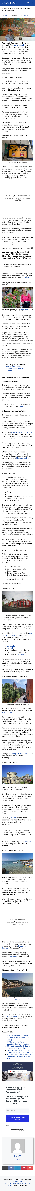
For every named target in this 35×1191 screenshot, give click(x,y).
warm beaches (19, 45)
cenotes (20, 654)
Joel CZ (7, 15)
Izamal (10, 648)
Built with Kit (17, 1129)
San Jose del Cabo (26, 309)
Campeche (13, 957)
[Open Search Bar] (28, 3)
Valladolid (11, 646)
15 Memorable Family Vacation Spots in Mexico (18, 1043)
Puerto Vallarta (18, 432)
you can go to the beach (17, 634)
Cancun (27, 278)
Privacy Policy (9, 1179)
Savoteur (9, 3)
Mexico (25, 15)
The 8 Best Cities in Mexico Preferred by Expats (15, 369)
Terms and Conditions (23, 1179)
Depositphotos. (21, 1186)
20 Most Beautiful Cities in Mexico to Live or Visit (18, 1047)
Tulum (13, 818)
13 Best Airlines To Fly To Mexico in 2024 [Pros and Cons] (18, 1038)
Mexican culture (23, 458)
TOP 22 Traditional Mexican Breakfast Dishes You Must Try (19, 1056)
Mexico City (7, 713)
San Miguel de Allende (19, 754)
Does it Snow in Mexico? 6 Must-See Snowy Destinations (20, 1051)
